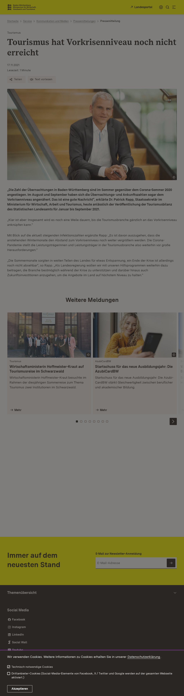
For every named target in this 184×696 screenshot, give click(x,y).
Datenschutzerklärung (144, 657)
